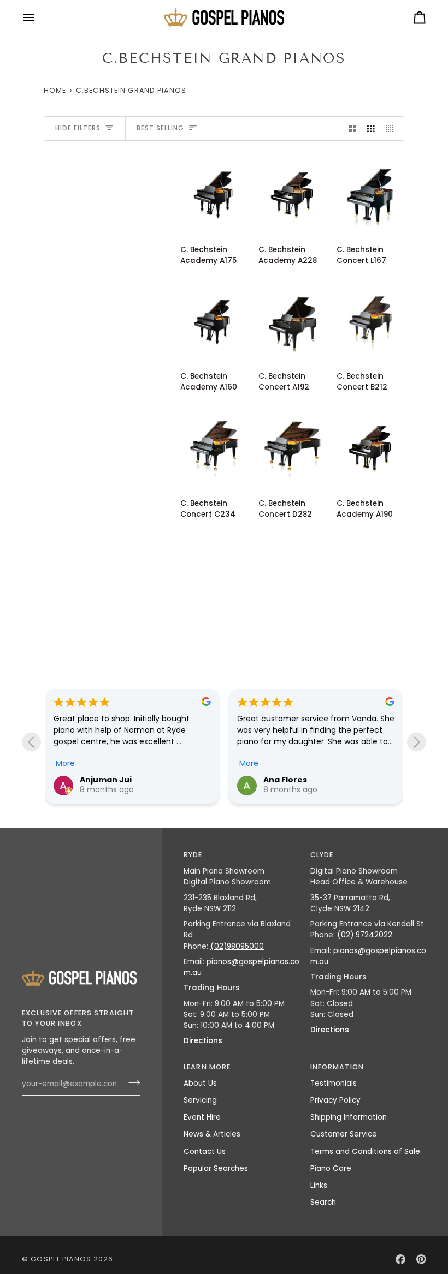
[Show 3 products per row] (371, 128)
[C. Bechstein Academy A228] (292, 193)
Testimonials (333, 1083)
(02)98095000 (237, 946)
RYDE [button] (193, 854)
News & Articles (212, 1134)
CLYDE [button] (322, 854)
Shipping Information (348, 1117)
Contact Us (205, 1151)
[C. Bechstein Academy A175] (214, 193)
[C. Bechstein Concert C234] (214, 447)
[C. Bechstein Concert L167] (370, 193)
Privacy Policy (335, 1100)
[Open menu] (38, 17)
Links (318, 1185)
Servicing (200, 1100)
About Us (200, 1083)
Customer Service (343, 1134)
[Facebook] (400, 1259)
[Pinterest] (421, 1259)
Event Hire (202, 1117)
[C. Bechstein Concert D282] (292, 447)
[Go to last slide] (31, 741)
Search (323, 1202)
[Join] (131, 1083)
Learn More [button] (207, 1067)
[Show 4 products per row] (392, 128)
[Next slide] (416, 741)
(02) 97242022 (364, 935)
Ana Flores (285, 779)
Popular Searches (216, 1168)
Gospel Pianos (61, 1259)
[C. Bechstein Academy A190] (370, 447)
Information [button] (337, 1067)
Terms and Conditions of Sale (365, 1151)
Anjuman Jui (106, 779)
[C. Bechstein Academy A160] (214, 320)
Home (55, 90)
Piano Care (330, 1168)
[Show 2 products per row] (353, 128)
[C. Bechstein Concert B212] (370, 320)
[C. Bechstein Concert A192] (292, 320)
